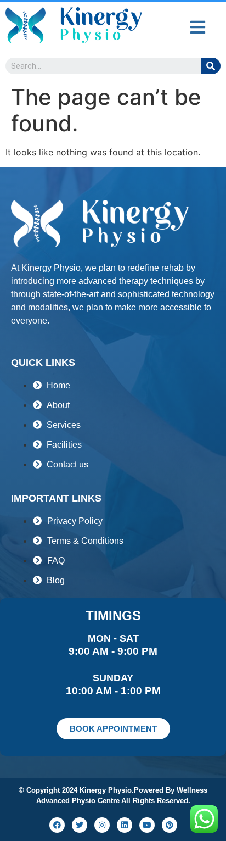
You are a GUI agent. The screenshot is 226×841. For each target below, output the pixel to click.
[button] (198, 27)
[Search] (211, 66)
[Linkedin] (124, 825)
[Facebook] (57, 825)
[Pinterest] (169, 825)
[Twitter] (79, 825)
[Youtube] (147, 825)
